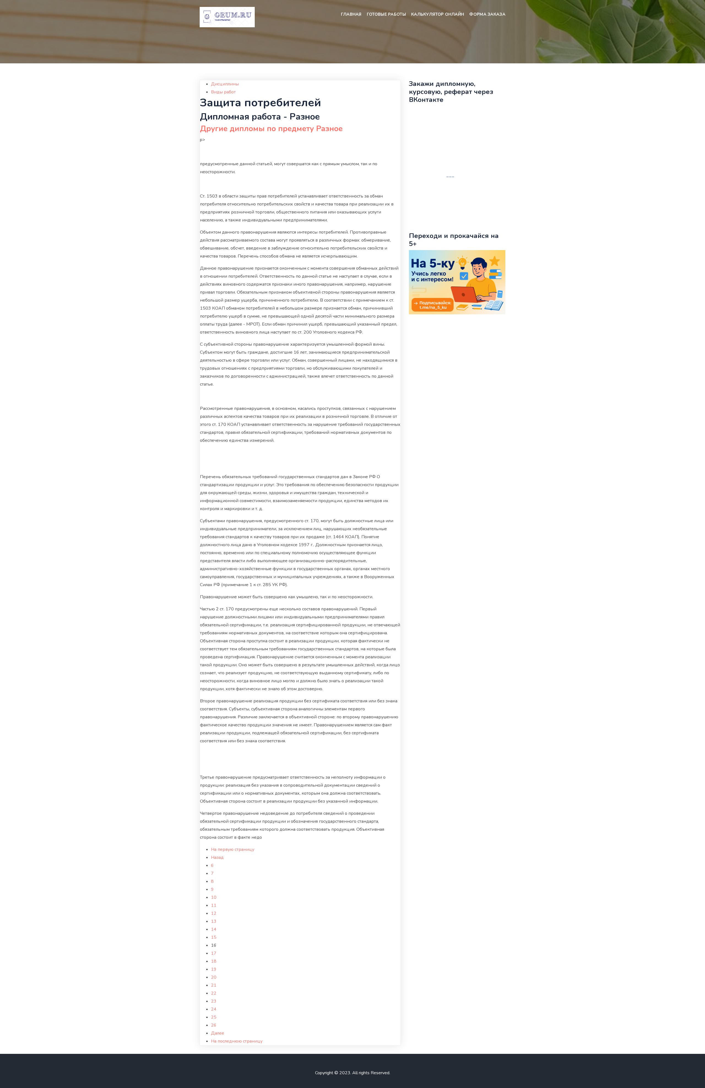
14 (213, 929)
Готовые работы (386, 14)
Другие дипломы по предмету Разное (271, 128)
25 (213, 1017)
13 (213, 921)
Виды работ (223, 92)
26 (213, 1025)
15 (213, 937)
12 (213, 913)
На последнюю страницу (236, 1041)
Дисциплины (225, 84)
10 (213, 897)
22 (213, 993)
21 (213, 985)
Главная (351, 14)
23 (213, 1001)
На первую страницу (232, 849)
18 (213, 961)
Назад (217, 857)
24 (213, 1009)
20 (213, 977)
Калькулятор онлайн (437, 14)
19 (213, 969)
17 (213, 953)
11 (213, 905)
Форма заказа (487, 14)
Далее (217, 1033)
